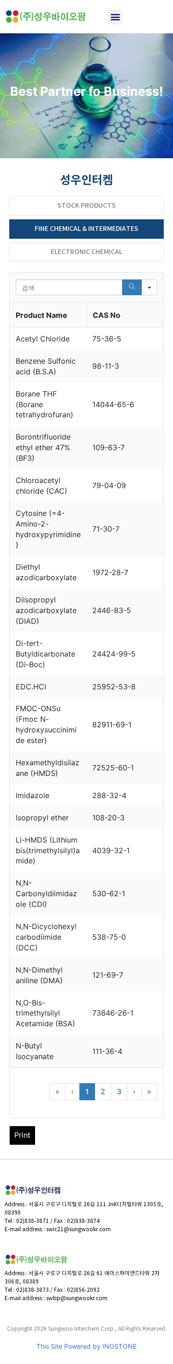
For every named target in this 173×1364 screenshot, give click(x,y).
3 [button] (119, 1091)
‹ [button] (72, 1091)
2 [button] (103, 1091)
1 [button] (87, 1091)
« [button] (57, 1091)
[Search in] (149, 287)
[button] (115, 17)
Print (22, 1135)
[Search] (132, 287)
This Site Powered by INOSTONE (86, 1346)
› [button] (134, 1091)
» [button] (149, 1091)
